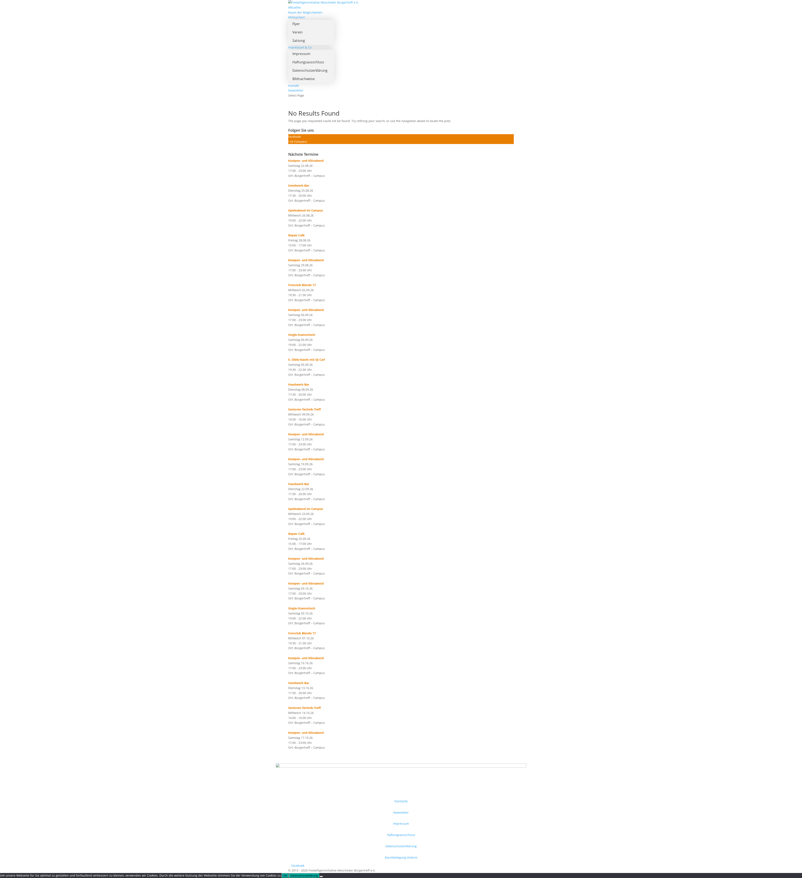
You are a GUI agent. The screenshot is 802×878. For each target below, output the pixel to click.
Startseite (401, 801)
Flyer (296, 24)
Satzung (298, 40)
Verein (297, 32)
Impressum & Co (299, 47)
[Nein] (321, 876)
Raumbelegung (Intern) (401, 857)
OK (285, 875)
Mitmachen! (296, 17)
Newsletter (295, 90)
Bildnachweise (303, 78)
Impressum (301, 53)
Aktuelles (294, 7)
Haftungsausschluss (308, 62)
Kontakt (293, 86)
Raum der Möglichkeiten (305, 12)
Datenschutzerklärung (309, 70)
